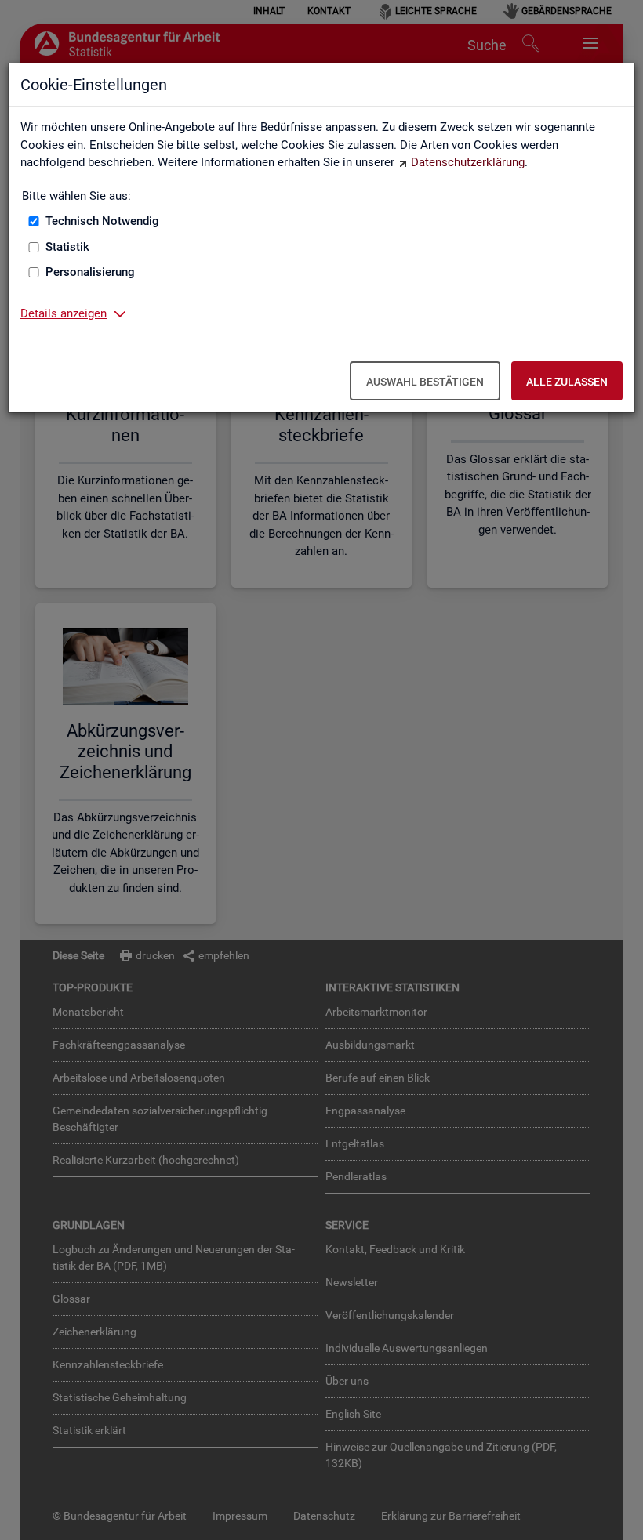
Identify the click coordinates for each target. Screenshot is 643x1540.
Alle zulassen (567, 381)
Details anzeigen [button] (63, 313)
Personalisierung (90, 272)
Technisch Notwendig (102, 221)
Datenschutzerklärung (468, 162)
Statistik (67, 247)
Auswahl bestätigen (425, 381)
